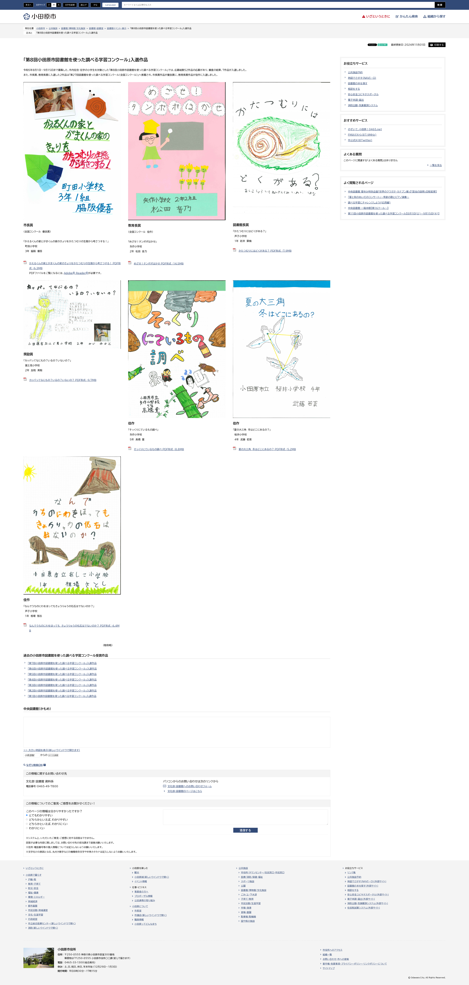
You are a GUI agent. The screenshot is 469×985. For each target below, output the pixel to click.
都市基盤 (32, 906)
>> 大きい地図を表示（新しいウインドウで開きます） (51, 750)
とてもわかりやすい (41, 815)
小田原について (140, 906)
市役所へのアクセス (332, 950)
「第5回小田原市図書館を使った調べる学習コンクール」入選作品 (62, 674)
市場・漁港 (246, 908)
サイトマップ (329, 968)
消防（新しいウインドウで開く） (43, 928)
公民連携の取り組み (144, 900)
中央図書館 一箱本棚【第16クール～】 (368, 208)
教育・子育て (34, 884)
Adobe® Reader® (76, 273)
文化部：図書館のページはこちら (185, 791)
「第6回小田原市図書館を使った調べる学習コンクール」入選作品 (62, 668)
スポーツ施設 (247, 881)
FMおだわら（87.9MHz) (362, 134)
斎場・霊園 (246, 912)
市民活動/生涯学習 (251, 903)
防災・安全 (33, 888)
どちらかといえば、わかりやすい (48, 819)
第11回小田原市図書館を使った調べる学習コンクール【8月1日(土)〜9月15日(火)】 (393, 213)
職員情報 (139, 920)
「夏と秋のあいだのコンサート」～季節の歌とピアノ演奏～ (378, 197)
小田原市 (39, 16)
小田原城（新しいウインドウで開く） (151, 877)
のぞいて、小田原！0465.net (365, 129)
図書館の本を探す (357, 83)
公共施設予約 (355, 72)
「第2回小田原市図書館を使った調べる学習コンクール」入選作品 (62, 690)
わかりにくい (37, 828)
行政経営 (32, 919)
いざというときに (35, 868)
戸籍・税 (32, 879)
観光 (136, 872)
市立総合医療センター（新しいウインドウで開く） (52, 923)
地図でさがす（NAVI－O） (362, 78)
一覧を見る (436, 165)
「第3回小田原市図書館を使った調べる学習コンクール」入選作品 (62, 685)
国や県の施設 (248, 921)
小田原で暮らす (34, 875)
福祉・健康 (33, 893)
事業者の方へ (141, 892)
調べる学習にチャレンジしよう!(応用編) (369, 202)
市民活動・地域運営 (38, 910)
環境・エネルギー (36, 897)
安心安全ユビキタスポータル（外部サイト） (368, 895)
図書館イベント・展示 (116, 28)
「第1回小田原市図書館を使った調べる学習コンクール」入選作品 (62, 696)
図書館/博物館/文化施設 (73, 28)
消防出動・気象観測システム (363, 105)
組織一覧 (327, 955)
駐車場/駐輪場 (248, 917)
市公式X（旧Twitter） (360, 140)
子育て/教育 (247, 899)
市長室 (137, 911)
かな (94, 5)
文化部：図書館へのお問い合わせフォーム (190, 786)
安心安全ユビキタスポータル (363, 94)
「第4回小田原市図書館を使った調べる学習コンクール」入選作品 (62, 679)
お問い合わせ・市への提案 (336, 959)
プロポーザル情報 (143, 896)
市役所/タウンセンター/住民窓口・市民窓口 (262, 872)
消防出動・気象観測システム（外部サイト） (367, 903)
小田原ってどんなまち (145, 924)
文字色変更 (70, 5)
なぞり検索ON (34, 765)
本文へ (28, 5)
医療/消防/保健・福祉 (252, 877)
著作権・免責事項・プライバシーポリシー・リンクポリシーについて (355, 964)
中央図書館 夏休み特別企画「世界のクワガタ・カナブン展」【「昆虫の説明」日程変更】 (392, 191)
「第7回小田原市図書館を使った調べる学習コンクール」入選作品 (62, 663)
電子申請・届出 (356, 100)
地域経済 (32, 901)
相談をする (354, 89)
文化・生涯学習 (35, 915)
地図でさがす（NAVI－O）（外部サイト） (366, 881)
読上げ (84, 5)
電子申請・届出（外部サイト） (361, 899)
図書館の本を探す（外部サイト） (362, 886)
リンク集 (351, 872)
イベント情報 (140, 881)
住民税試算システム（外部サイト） (363, 908)
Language (110, 5)
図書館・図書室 (96, 28)
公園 (243, 886)
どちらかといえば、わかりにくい (48, 824)
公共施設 (53, 28)
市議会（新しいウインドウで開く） (150, 915)
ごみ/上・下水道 (249, 895)
